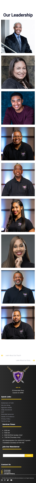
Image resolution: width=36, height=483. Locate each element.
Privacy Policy (5, 419)
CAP (2, 412)
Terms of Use (5, 421)
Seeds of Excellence (7, 417)
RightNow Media (6, 408)
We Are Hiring (5, 405)
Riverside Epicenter (7, 414)
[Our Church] (18, 355)
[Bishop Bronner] (18, 36)
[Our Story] (18, 360)
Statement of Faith (7, 403)
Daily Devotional (6, 410)
